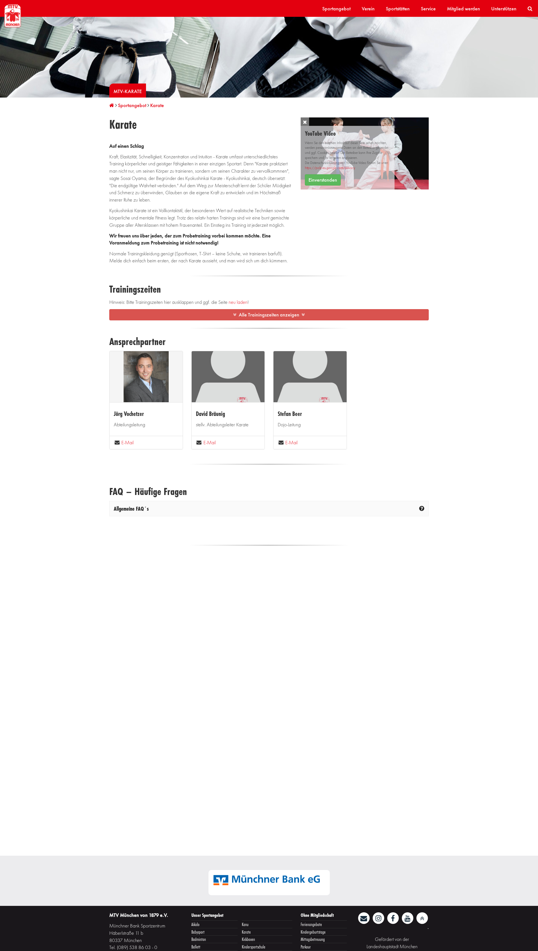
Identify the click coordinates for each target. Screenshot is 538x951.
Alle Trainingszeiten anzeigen (269, 314)
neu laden (238, 302)
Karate (246, 932)
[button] (305, 121)
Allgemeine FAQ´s (131, 508)
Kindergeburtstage (313, 932)
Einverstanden (323, 180)
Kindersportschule (253, 946)
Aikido (195, 924)
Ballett (195, 946)
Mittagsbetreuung (313, 939)
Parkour (306, 946)
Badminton (198, 939)
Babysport (198, 932)
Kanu (245, 924)
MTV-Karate (127, 91)
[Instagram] (379, 917)
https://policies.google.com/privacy (330, 168)
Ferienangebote (311, 924)
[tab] (269, 508)
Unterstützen (503, 8)
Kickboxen (248, 939)
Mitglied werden (463, 8)
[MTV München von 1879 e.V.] (12, 15)
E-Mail (127, 442)
